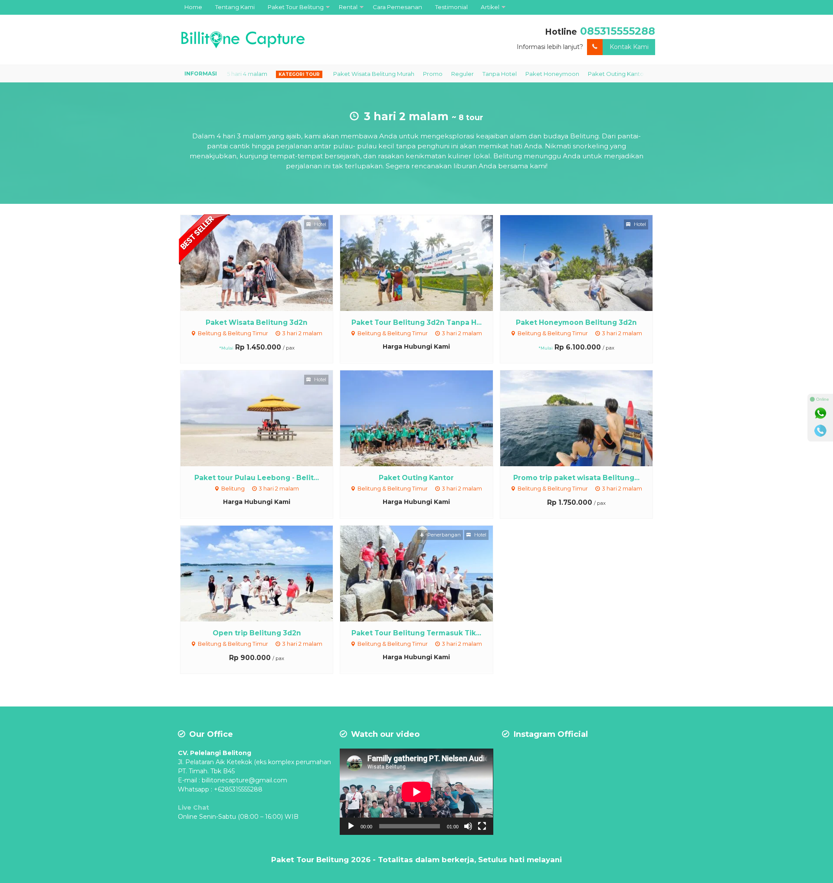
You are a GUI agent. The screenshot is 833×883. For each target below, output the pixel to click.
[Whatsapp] (820, 413)
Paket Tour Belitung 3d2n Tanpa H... (416, 322)
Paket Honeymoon (518, 73)
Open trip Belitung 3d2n (257, 633)
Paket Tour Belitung (296, 6)
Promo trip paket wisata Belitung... (576, 478)
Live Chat (193, 807)
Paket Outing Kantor (583, 73)
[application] (416, 792)
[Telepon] (820, 430)
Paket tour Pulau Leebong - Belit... (256, 478)
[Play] (351, 826)
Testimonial (451, 6)
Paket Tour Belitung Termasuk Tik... (416, 633)
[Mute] (468, 826)
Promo (399, 73)
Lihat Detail (264, 262)
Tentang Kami (235, 6)
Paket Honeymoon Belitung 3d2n (576, 322)
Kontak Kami (629, 47)
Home (193, 6)
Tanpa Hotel (466, 73)
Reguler (428, 73)
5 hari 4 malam (213, 73)
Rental (348, 6)
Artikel (490, 6)
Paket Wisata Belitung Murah (339, 73)
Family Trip (636, 73)
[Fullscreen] (482, 826)
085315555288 (617, 31)
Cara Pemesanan (397, 6)
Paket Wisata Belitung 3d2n (257, 322)
